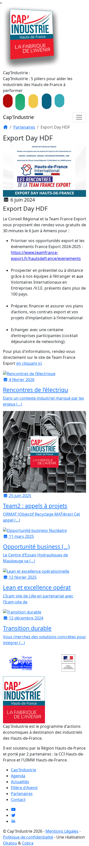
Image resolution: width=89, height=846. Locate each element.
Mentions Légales (61, 831)
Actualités (20, 781)
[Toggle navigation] (79, 117)
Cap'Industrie (18, 117)
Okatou (10, 843)
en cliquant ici (29, 363)
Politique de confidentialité (28, 837)
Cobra (27, 843)
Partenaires (24, 127)
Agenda (18, 775)
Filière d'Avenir (24, 787)
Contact (18, 799)
